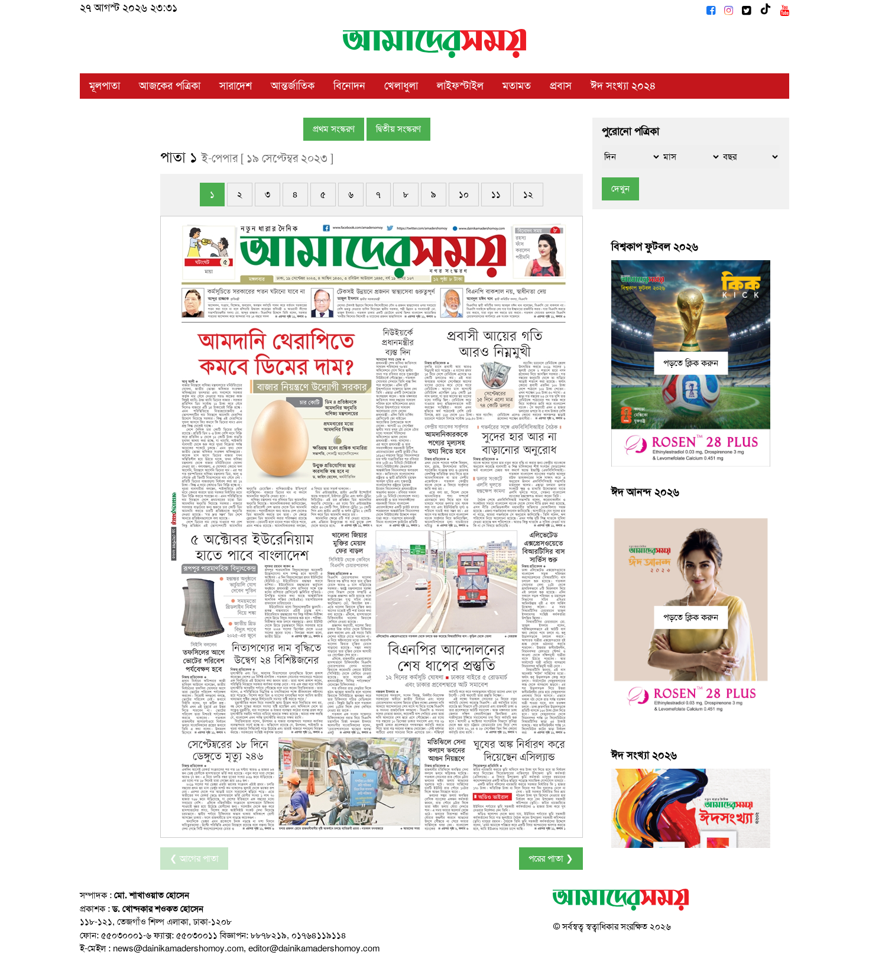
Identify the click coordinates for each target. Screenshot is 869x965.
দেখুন (620, 189)
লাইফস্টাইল (460, 86)
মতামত (516, 86)
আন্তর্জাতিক (292, 86)
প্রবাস (561, 86)
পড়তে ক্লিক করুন (690, 363)
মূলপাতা (104, 86)
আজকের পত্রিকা (169, 86)
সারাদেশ (235, 86)
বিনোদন (349, 86)
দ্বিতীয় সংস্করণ (398, 129)
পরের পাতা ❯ (550, 858)
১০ (464, 194)
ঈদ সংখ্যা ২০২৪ (623, 86)
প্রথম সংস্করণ (334, 129)
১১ (496, 194)
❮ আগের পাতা (194, 858)
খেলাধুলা (401, 86)
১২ (528, 194)
